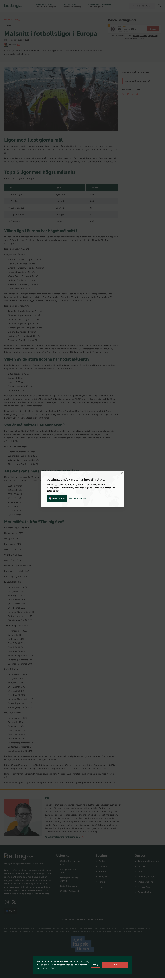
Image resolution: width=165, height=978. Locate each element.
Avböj (95, 965)
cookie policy (47, 968)
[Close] (122, 473)
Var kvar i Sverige (77, 498)
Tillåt (115, 965)
